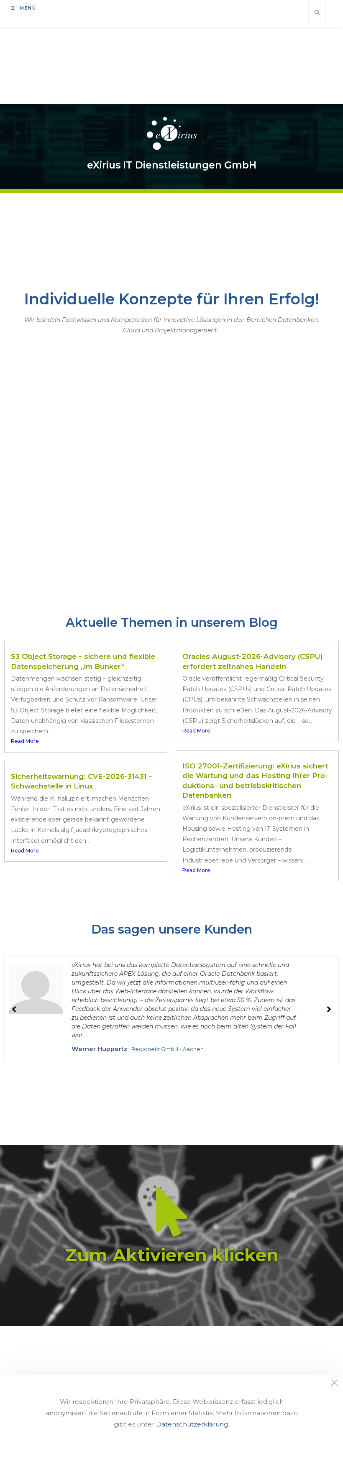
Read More (25, 741)
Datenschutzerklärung (192, 1424)
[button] (329, 1009)
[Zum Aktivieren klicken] (172, 1212)
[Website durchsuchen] (317, 13)
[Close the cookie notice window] (334, 1384)
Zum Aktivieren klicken (172, 1255)
